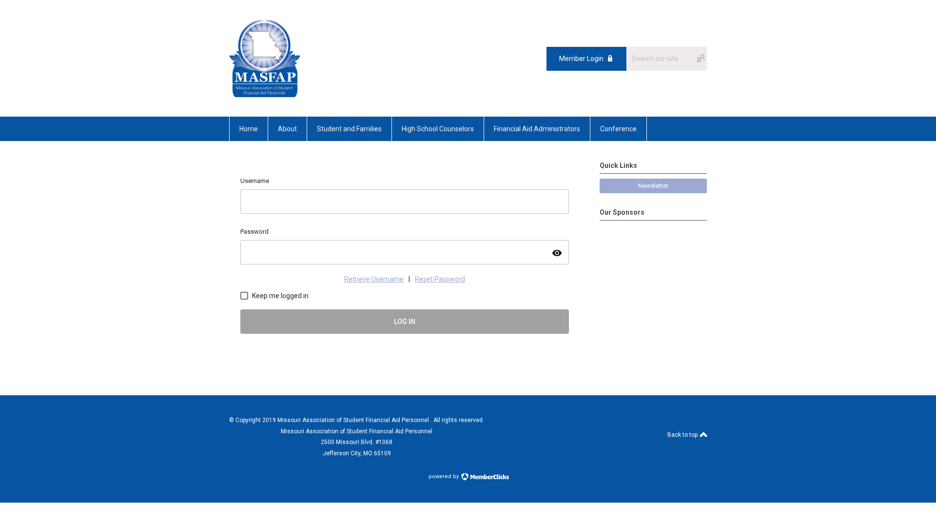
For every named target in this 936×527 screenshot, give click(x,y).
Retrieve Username (374, 279)
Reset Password (440, 279)
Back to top (683, 434)
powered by (444, 476)
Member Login (581, 58)
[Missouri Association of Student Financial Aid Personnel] (264, 94)
